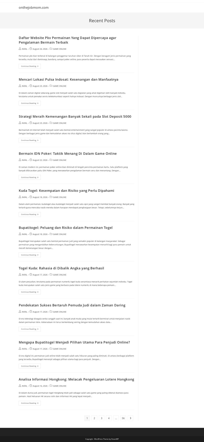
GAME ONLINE (59, 49)
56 (123, 418)
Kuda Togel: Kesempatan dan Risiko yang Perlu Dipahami (66, 190)
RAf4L (24, 49)
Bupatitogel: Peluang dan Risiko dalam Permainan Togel (66, 227)
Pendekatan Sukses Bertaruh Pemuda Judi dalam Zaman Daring (72, 305)
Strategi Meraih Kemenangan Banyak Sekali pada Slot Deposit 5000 (75, 116)
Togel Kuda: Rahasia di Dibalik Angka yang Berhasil (61, 268)
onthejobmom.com (34, 7)
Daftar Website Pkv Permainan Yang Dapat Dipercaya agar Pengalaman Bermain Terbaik (67, 40)
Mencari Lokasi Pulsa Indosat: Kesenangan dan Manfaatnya (69, 79)
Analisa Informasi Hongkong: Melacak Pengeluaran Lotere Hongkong (76, 379)
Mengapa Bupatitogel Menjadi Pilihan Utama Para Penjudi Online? (74, 342)
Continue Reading (31, 67)
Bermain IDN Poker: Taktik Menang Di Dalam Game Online (68, 153)
